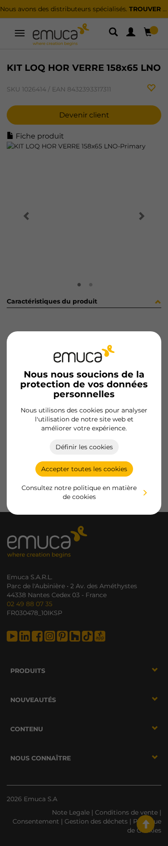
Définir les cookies (84, 447)
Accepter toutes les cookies (84, 469)
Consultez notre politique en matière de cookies (79, 492)
